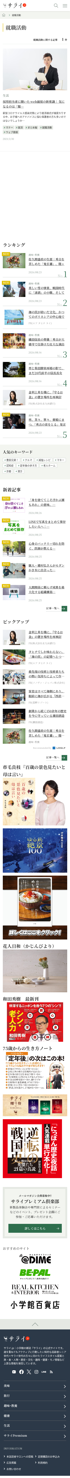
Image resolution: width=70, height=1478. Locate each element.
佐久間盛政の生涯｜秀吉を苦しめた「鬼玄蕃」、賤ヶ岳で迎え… (46, 261)
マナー (9, 127)
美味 (7, 1386)
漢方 (20, 471)
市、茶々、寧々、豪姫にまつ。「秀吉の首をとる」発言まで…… (47, 422)
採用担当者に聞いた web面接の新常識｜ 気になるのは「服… (34, 104)
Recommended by (42, 747)
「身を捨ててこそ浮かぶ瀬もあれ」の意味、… (46, 502)
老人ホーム (49, 465)
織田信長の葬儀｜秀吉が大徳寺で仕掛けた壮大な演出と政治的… (46, 341)
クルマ (28, 460)
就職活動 (47, 127)
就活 (20, 127)
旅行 (7, 1396)
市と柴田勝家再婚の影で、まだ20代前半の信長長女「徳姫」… (46, 370)
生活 (6, 95)
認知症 (10, 465)
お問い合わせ (14, 1469)
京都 (8, 471)
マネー (60, 460)
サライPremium (15, 1435)
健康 (7, 1416)
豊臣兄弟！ (12, 460)
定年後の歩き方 (28, 465)
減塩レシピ (44, 460)
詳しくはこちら (35, 1228)
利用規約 (43, 1462)
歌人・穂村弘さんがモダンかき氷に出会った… (46, 567)
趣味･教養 (34, 255)
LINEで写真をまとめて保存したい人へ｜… (47, 524)
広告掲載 (11, 1462)
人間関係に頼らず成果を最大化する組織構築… (46, 589)
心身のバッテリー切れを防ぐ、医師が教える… (46, 546)
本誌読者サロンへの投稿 (20, 1456)
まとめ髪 (32, 127)
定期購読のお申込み (49, 1456)
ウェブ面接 (12, 132)
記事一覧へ (52, 608)
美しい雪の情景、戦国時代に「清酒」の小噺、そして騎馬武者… (46, 290)
